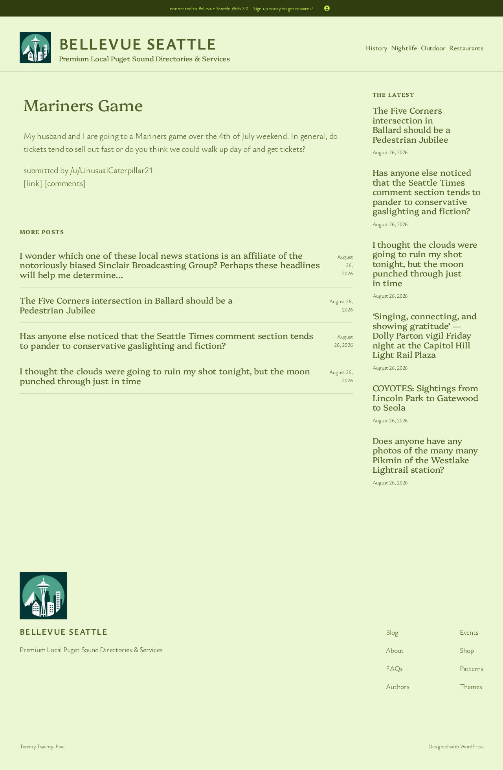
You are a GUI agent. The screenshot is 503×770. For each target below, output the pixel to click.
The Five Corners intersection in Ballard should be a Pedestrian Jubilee (126, 305)
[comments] (65, 182)
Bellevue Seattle (138, 43)
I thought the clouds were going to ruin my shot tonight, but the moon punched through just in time (165, 375)
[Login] (327, 8)
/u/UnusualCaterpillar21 (111, 169)
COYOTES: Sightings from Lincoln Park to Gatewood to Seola (426, 397)
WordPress (471, 746)
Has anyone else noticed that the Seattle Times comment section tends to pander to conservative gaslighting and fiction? (166, 340)
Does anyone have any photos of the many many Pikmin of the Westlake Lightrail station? (425, 455)
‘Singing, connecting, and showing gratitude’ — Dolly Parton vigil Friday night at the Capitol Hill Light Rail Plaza (425, 335)
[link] (33, 182)
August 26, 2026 (390, 152)
